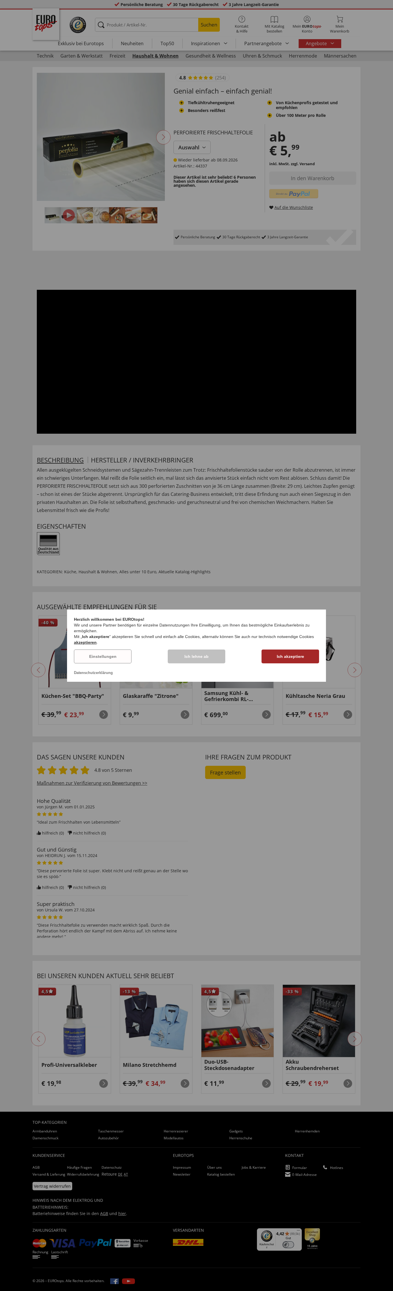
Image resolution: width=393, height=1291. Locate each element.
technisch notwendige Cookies (286, 636)
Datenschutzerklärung (93, 673)
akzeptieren (85, 642)
